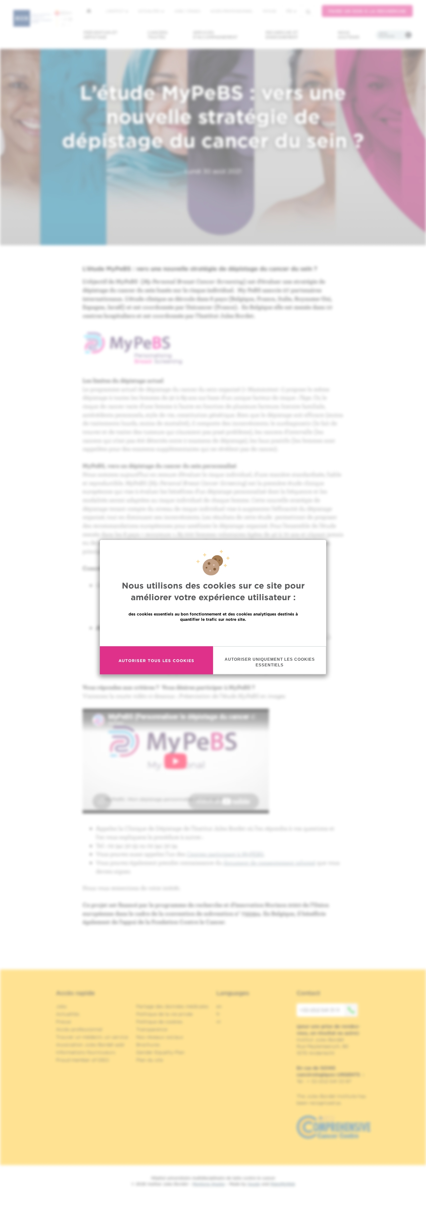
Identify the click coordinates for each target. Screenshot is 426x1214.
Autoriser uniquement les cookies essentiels (270, 662)
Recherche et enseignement (282, 35)
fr (289, 11)
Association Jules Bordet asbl (90, 1044)
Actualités (149, 11)
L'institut (115, 11)
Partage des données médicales (172, 1006)
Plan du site (149, 1060)
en (219, 1006)
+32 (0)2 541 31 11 (319, 1010)
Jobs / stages (187, 11)
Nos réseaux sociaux (159, 1037)
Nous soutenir (348, 35)
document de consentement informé (269, 862)
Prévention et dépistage (100, 35)
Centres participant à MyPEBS (225, 853)
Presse (63, 1021)
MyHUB (269, 11)
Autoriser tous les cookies (156, 660)
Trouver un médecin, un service (92, 1037)
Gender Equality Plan (160, 1052)
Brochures (148, 1044)
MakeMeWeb (282, 1183)
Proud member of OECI (82, 1060)
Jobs (61, 1006)
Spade (254, 1183)
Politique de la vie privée (164, 1014)
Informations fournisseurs (85, 1052)
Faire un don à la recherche (367, 11)
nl (218, 1021)
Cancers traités (157, 35)
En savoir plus (213, 633)
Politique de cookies (159, 1021)
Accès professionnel (231, 11)
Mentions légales (208, 1183)
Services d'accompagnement (215, 35)
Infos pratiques (386, 35)
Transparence (151, 1029)
